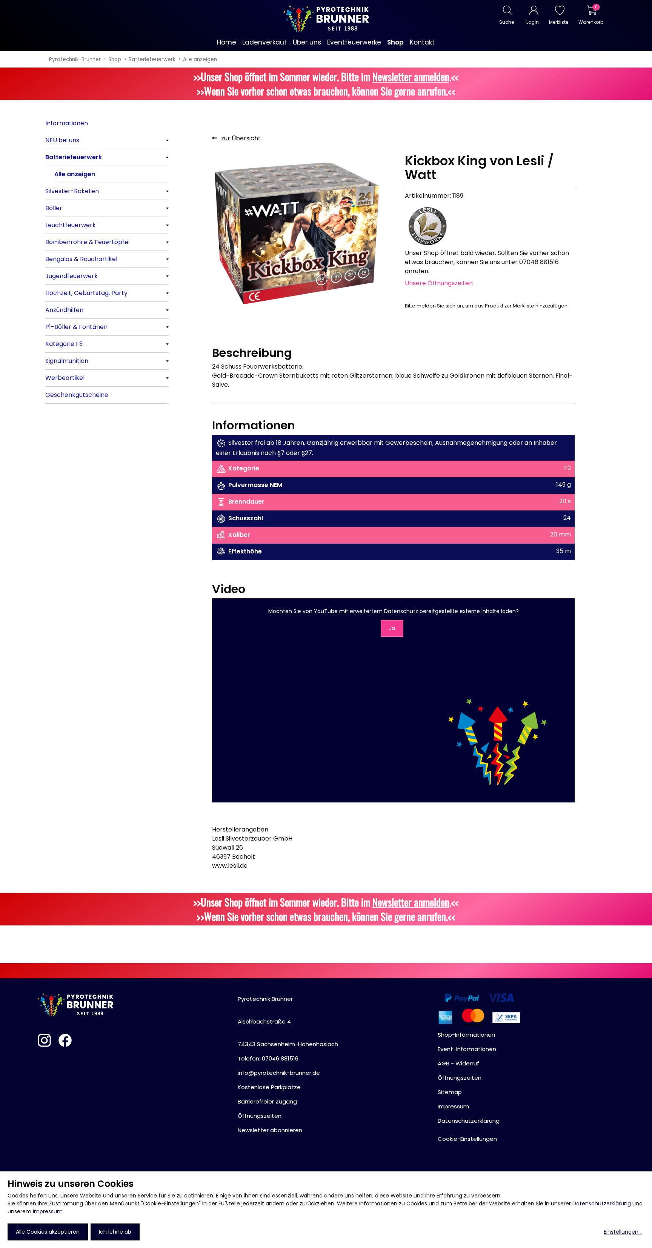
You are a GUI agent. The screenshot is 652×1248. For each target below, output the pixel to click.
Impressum (48, 1211)
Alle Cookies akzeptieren (48, 1232)
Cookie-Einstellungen (467, 1139)
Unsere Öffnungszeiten (439, 283)
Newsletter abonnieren (270, 1130)
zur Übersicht (241, 138)
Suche (506, 22)
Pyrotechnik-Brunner (75, 59)
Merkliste (558, 22)
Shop (114, 59)
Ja (392, 628)
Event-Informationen (467, 1049)
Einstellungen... (623, 1232)
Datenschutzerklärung (601, 1203)
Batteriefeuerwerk (152, 59)
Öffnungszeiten (259, 1116)
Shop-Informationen (466, 1035)
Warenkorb (590, 22)
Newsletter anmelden (410, 76)
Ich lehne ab (115, 1232)
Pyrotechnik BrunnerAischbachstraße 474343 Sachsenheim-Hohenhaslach (288, 1021)
